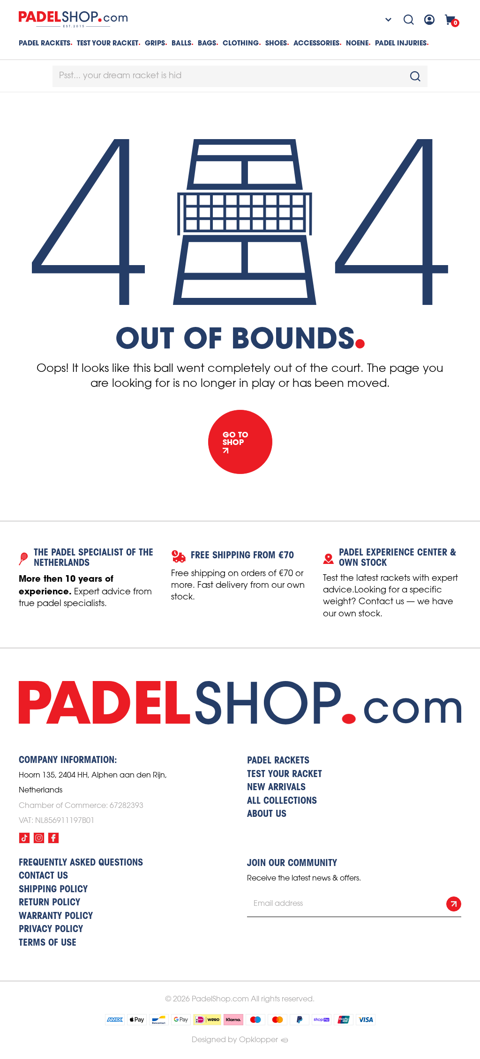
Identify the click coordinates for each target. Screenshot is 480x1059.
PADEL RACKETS (278, 761)
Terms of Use (47, 943)
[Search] (408, 19)
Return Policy (49, 903)
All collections (282, 801)
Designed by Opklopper (235, 1040)
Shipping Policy (53, 890)
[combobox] (240, 76)
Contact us (43, 876)
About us (266, 814)
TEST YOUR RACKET (107, 43)
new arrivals (276, 788)
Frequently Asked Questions (81, 863)
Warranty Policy (56, 916)
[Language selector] (382, 19)
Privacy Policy (51, 930)
